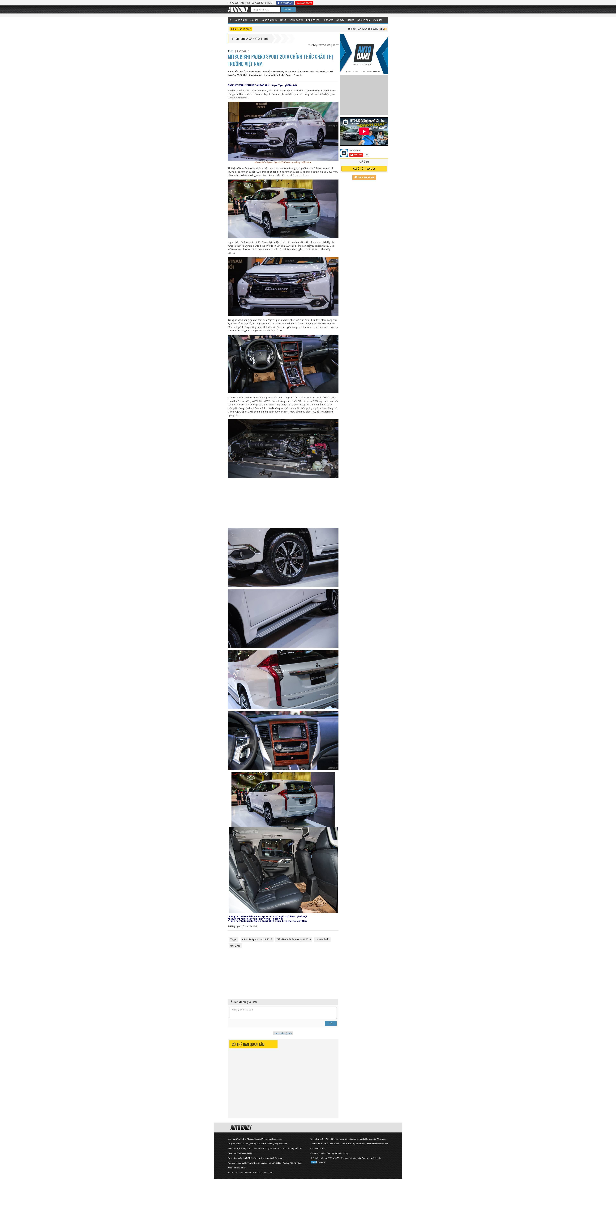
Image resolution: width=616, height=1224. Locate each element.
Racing (350, 19)
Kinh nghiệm (312, 19)
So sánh (254, 19)
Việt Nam (261, 38)
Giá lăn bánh (365, 177)
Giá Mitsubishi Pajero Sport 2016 (294, 939)
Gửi (331, 1023)
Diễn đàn (377, 19)
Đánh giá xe (241, 19)
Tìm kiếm (288, 9)
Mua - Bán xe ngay (241, 28)
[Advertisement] (283, 503)
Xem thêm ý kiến (283, 1033)
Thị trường (327, 19)
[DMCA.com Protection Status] (318, 1161)
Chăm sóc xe (296, 19)
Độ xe (283, 19)
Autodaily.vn (285, 2)
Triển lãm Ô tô (241, 38)
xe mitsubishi (322, 939)
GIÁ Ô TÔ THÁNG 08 (364, 168)
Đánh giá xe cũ (269, 19)
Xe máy (340, 19)
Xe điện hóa (363, 19)
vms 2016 (235, 945)
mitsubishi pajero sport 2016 (257, 939)
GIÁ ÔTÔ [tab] (364, 161)
